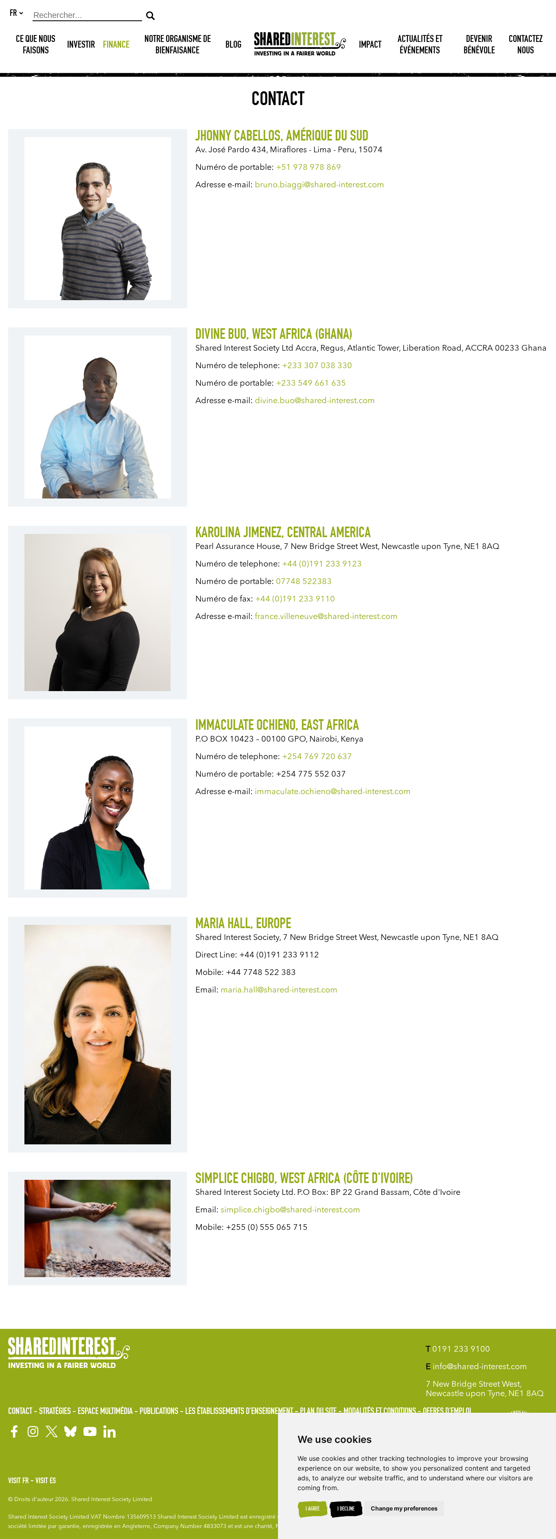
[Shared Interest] (300, 46)
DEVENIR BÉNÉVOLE (479, 45)
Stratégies (55, 1411)
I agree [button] (313, 1509)
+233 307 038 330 (317, 366)
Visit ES (45, 1482)
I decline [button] (346, 1509)
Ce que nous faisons (35, 45)
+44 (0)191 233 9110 (295, 599)
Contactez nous (526, 45)
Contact (20, 1411)
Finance (116, 45)
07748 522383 (304, 582)
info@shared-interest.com (476, 1367)
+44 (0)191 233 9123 (322, 564)
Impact (370, 45)
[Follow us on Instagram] (33, 1431)
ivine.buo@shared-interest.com (315, 401)
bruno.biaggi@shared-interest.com (319, 185)
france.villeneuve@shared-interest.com (326, 617)
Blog (233, 45)
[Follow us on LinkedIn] (109, 1431)
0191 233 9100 (458, 1350)
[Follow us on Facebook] (14, 1431)
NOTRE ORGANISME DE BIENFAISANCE (177, 45)
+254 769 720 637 (317, 757)
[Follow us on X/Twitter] (52, 1431)
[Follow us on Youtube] (90, 1431)
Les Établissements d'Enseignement (239, 1411)
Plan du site (318, 1411)
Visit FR (18, 1482)
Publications (159, 1411)
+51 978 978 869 (309, 168)
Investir (81, 45)
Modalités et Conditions (380, 1411)
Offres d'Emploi (447, 1411)
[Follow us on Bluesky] (70, 1431)
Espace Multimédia (105, 1411)
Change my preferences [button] (404, 1508)
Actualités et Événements (420, 45)
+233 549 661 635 (311, 384)
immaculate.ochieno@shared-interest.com (334, 792)
